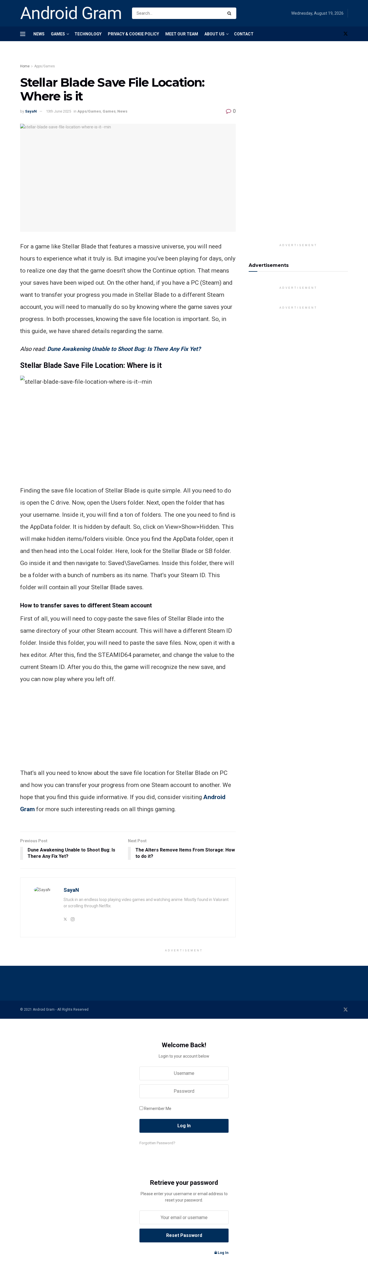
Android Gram (71, 13)
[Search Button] (230, 13)
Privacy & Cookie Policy (133, 34)
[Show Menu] (22, 34)
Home (25, 66)
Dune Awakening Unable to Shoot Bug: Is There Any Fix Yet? (124, 348)
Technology (87, 34)
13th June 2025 (58, 111)
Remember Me (157, 1108)
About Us (214, 34)
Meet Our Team (181, 34)
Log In (223, 1252)
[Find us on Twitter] (345, 33)
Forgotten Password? (157, 1143)
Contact (244, 34)
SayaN (31, 111)
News (39, 34)
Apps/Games (44, 66)
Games (58, 34)
